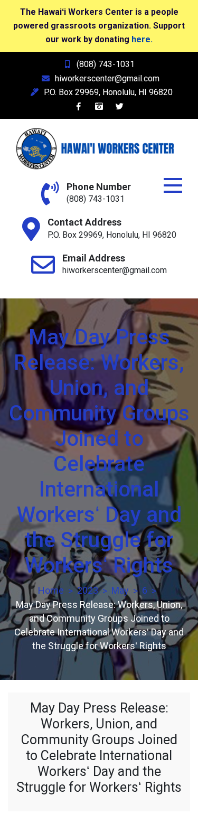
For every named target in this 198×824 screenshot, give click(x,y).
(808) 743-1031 (106, 64)
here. (142, 39)
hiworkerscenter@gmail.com (107, 78)
